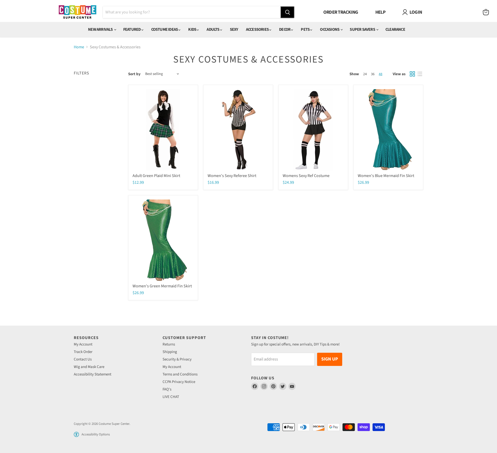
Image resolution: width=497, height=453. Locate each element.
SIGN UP (329, 359)
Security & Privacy (177, 359)
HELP (380, 12)
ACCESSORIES (257, 29)
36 (373, 74)
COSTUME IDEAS (165, 29)
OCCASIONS (330, 29)
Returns (169, 344)
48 (380, 74)
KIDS (192, 29)
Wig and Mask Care (89, 367)
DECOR (285, 29)
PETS (305, 29)
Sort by (134, 74)
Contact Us (83, 359)
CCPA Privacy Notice (179, 382)
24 (365, 74)
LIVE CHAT (171, 397)
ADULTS (213, 29)
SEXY (234, 29)
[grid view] (412, 74)
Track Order (83, 352)
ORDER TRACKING (340, 12)
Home (79, 47)
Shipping (170, 352)
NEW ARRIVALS (100, 29)
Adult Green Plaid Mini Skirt (156, 176)
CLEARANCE (395, 29)
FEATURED (132, 29)
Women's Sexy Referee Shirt (232, 176)
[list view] (419, 74)
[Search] (287, 12)
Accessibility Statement (92, 374)
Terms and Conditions (180, 374)
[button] (76, 434)
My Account (83, 344)
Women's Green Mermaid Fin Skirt (162, 286)
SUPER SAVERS (363, 29)
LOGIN (416, 12)
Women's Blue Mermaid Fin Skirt (386, 176)
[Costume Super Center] (77, 12)
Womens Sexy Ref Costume (306, 176)
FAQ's (167, 389)
